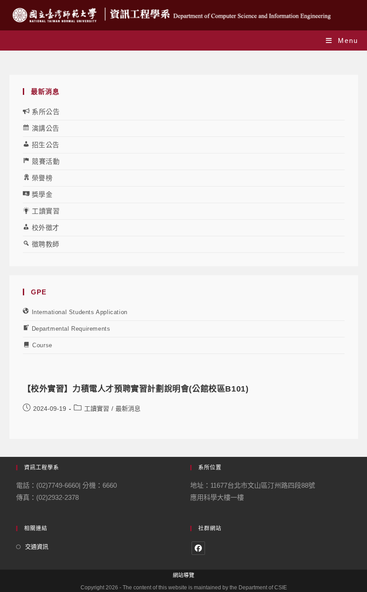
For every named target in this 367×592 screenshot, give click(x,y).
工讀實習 (96, 408)
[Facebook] (198, 548)
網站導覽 (183, 575)
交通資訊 (36, 546)
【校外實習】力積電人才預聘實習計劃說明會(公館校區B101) (136, 388)
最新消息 (128, 408)
